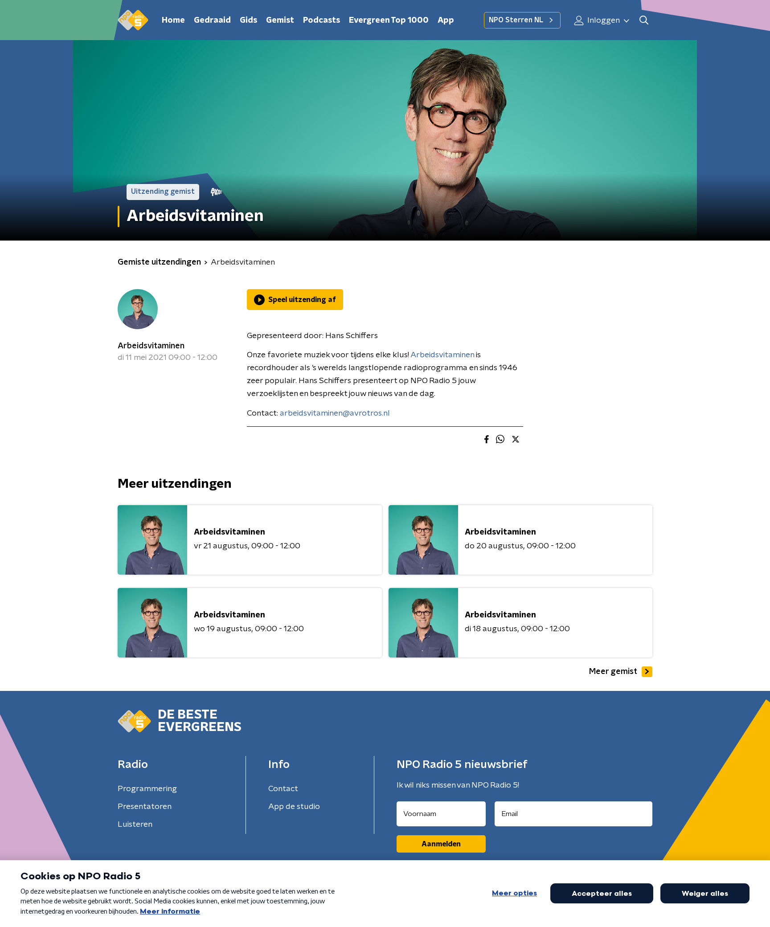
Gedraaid (212, 20)
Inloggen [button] (603, 20)
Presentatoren (145, 807)
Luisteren (135, 825)
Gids (248, 20)
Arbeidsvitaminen (151, 346)
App (446, 20)
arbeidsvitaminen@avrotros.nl (335, 413)
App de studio (294, 807)
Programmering (147, 789)
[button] (643, 20)
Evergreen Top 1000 (389, 20)
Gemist (280, 20)
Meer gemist (613, 672)
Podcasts (321, 20)
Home (173, 20)
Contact (283, 789)
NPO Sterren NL (516, 20)
